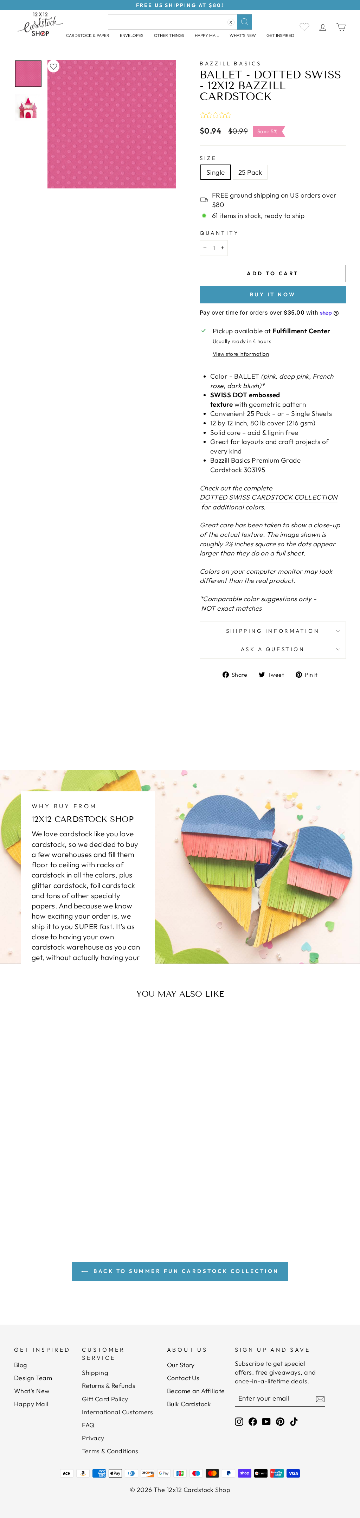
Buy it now (273, 294)
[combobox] (180, 22)
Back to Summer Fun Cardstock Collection (185, 1271)
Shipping (95, 1373)
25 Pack (250, 172)
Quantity (219, 233)
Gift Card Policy (105, 1399)
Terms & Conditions (110, 1451)
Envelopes (131, 35)
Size (208, 158)
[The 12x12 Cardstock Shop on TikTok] (294, 1421)
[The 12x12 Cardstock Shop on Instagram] (239, 1421)
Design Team (33, 1378)
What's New (243, 35)
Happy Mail (31, 1404)
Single (215, 172)
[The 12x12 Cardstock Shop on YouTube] (266, 1421)
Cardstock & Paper (87, 35)
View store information (241, 353)
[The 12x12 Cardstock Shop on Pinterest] (280, 1421)
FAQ (88, 1425)
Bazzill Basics (231, 63)
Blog (20, 1365)
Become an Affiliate (196, 1391)
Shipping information (273, 631)
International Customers (117, 1412)
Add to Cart (60, 1175)
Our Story (181, 1365)
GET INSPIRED (280, 35)
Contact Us (183, 1378)
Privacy (93, 1438)
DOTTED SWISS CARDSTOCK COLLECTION (269, 497)
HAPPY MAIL (207, 35)
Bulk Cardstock (189, 1404)
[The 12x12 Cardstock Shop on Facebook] (253, 1421)
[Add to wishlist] (53, 66)
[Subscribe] (320, 1399)
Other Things (169, 35)
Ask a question (273, 649)
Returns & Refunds (108, 1386)
